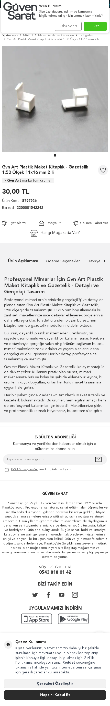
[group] (55, 99)
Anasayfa (12, 35)
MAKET (28, 35)
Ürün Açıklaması (23, 261)
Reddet (68, 662)
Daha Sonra (68, 26)
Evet (95, 26)
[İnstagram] (75, 595)
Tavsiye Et (52, 223)
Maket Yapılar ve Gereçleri (56, 35)
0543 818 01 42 (55, 572)
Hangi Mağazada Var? (60, 233)
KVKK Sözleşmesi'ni (24, 469)
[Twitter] (35, 595)
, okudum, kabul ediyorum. (42, 469)
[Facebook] (48, 595)
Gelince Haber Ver (93, 223)
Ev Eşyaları (86, 35)
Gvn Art (29, 180)
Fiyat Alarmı (16, 223)
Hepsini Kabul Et (55, 695)
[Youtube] (62, 595)
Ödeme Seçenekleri (63, 261)
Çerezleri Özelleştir (55, 683)
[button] (55, 155)
